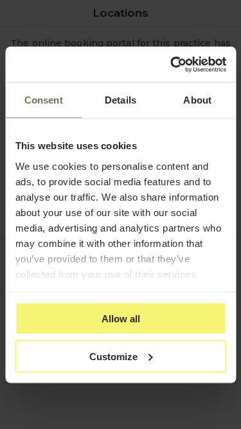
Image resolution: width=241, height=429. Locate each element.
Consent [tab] (43, 100)
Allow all (121, 318)
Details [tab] (120, 100)
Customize (113, 356)
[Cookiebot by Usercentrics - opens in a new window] (171, 64)
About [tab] (197, 100)
